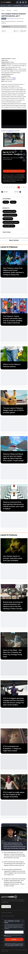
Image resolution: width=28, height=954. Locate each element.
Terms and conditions (6, 912)
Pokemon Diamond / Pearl (9, 211)
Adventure (8, 10)
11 (25, 187)
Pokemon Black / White (9, 226)
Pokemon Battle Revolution (10, 215)
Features (4, 18)
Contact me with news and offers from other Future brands (14, 936)
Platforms (13, 202)
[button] (25, 2)
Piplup (14, 78)
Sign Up (14, 939)
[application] (14, 118)
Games (3, 10)
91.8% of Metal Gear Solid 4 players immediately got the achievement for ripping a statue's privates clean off (14, 863)
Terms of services (20, 174)
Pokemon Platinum (8, 218)
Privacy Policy (17, 944)
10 (23, 187)
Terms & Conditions (10, 945)
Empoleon (10, 131)
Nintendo (6, 202)
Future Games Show (17, 5)
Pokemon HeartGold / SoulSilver (11, 222)
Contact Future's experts (7, 916)
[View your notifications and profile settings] (23, 2)
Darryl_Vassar (11, 18)
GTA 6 (9, 5)
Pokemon (15, 10)
